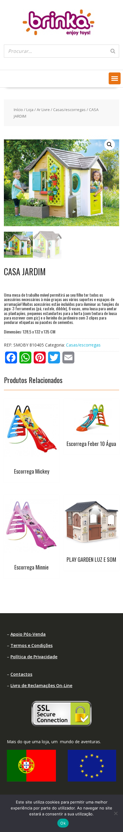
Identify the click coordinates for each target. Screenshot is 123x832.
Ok (63, 823)
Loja (29, 109)
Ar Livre (43, 109)
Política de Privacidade (33, 656)
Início (18, 109)
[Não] (116, 813)
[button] (115, 78)
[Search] (113, 51)
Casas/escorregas (69, 109)
